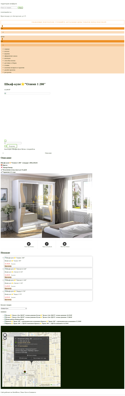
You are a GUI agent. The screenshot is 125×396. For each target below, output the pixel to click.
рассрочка (7, 72)
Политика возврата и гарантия (14, 68)
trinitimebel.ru (6, 12)
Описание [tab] (48, 153)
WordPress (16, 392)
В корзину (12, 146)
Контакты (7, 58)
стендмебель (30, 149)
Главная (6, 49)
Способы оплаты (9, 60)
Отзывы (6, 65)
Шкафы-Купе (16, 149)
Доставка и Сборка (10, 63)
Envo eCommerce (30, 392)
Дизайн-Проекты (9, 70)
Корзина (7, 54)
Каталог (6, 51)
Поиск (20, 7)
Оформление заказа (10, 56)
